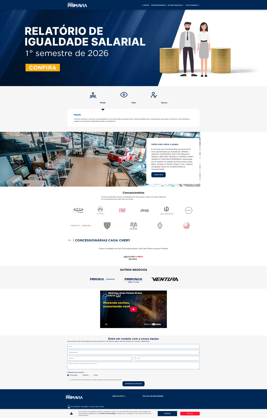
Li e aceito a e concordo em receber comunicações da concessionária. (96, 379)
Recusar (190, 413)
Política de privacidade (153, 396)
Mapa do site (117, 396)
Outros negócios (175, 5)
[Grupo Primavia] (77, 5)
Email (96, 375)
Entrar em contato (133, 384)
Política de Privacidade (83, 379)
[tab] (103, 100)
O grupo (145, 5)
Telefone (85, 375)
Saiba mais (158, 175)
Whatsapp (73, 375)
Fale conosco (192, 5)
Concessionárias (158, 5)
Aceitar (167, 413)
